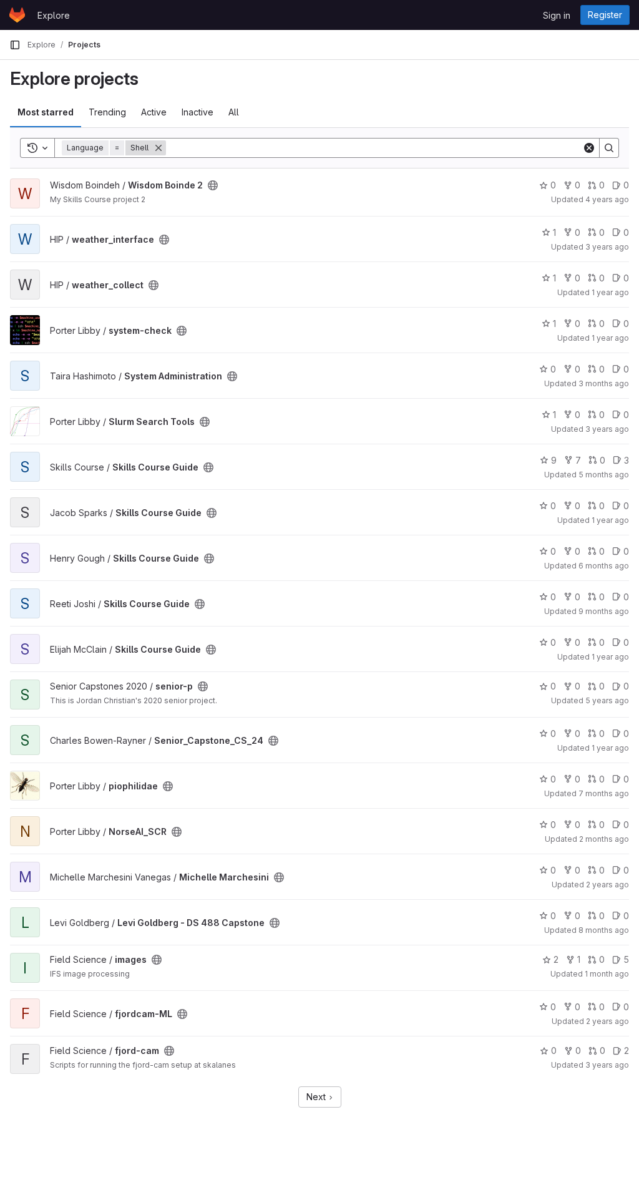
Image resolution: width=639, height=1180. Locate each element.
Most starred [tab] (45, 112)
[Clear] (589, 147)
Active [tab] (154, 112)
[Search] (609, 148)
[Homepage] (17, 15)
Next (317, 1096)
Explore (53, 15)
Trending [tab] (107, 112)
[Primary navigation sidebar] (15, 45)
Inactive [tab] (197, 112)
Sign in (556, 15)
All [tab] (233, 112)
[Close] (158, 147)
